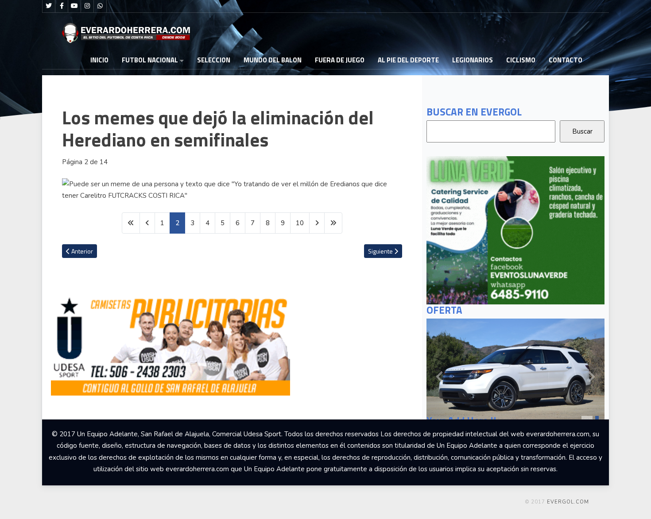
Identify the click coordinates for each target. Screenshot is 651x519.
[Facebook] (61, 6)
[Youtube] (74, 6)
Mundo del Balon (273, 60)
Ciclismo (520, 60)
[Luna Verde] (515, 229)
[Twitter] (49, 6)
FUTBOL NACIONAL (150, 60)
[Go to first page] (131, 223)
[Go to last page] (333, 223)
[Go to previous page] (147, 223)
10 (300, 223)
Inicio (99, 60)
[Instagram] (87, 6)
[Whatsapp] (100, 6)
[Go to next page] (317, 223)
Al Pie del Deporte (408, 60)
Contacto (565, 60)
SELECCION (213, 60)
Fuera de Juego (339, 60)
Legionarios (472, 60)
